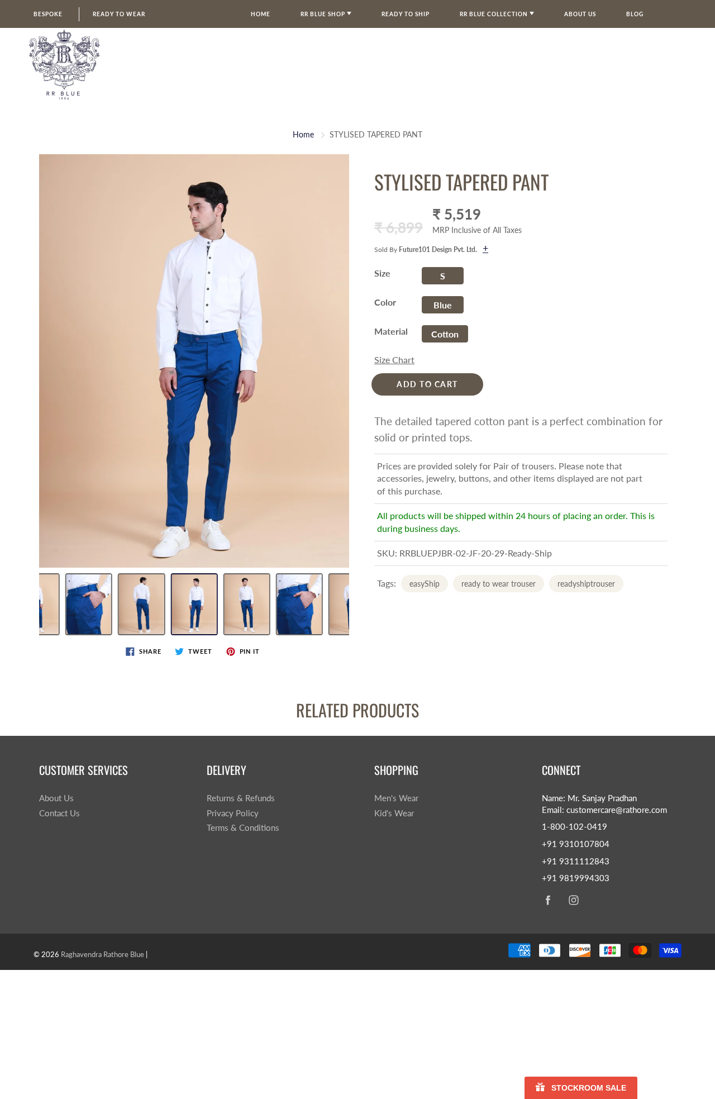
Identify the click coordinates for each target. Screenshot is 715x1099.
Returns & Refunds (241, 798)
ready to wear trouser (498, 583)
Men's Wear (396, 798)
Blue (442, 304)
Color (385, 302)
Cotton (445, 334)
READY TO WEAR (119, 14)
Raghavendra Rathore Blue (102, 954)
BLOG (635, 14)
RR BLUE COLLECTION (495, 14)
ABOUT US (580, 14)
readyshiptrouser (586, 583)
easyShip (424, 583)
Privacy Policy (233, 813)
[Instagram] (573, 900)
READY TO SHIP (406, 14)
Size (382, 273)
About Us (56, 798)
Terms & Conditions (243, 827)
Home (260, 14)
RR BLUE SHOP (324, 14)
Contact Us (59, 813)
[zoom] (194, 361)
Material (391, 331)
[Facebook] (547, 900)
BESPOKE (48, 14)
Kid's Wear (394, 813)
